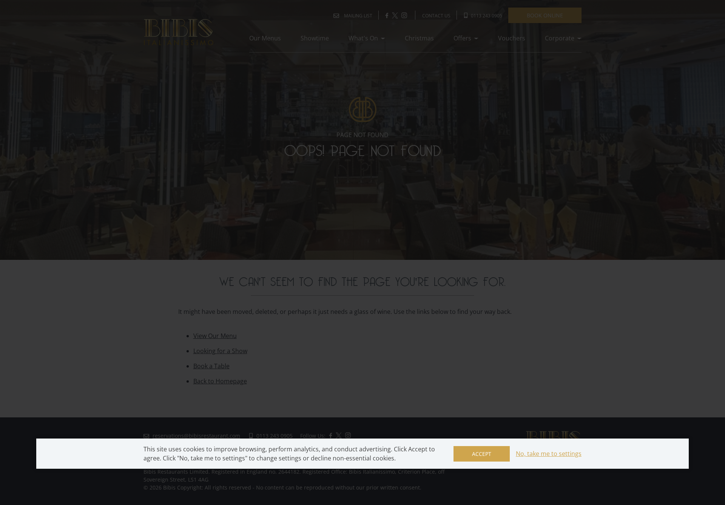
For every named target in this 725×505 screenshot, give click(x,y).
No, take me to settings (549, 453)
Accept (481, 453)
